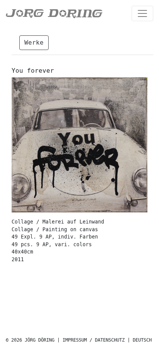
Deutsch (142, 340)
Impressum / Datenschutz (94, 340)
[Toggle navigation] (142, 13)
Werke (34, 42)
